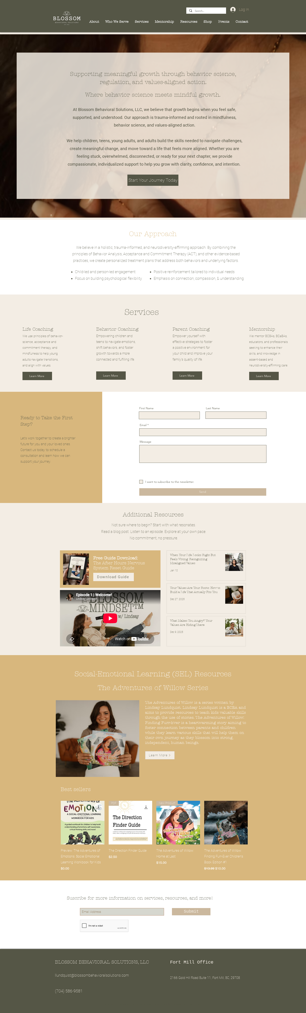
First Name (146, 408)
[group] (154, 836)
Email (143, 425)
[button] (118, 21)
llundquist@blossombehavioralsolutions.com (92, 975)
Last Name (213, 408)
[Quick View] (82, 822)
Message (145, 441)
